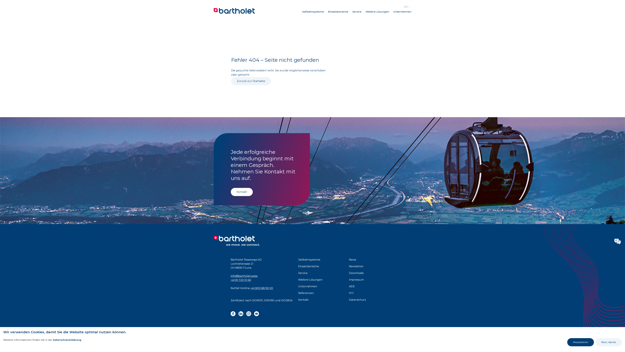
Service (356, 11)
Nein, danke (608, 342)
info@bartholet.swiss (244, 276)
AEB (351, 286)
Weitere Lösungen (377, 11)
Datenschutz (357, 299)
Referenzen (306, 293)
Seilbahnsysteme (313, 11)
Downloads (356, 273)
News (352, 259)
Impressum (356, 279)
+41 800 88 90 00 (261, 288)
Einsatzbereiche (338, 11)
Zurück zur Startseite (251, 81)
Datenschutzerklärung (67, 339)
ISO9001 (257, 300)
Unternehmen (402, 11)
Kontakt (241, 191)
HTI (351, 293)
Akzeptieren (580, 342)
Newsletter (356, 266)
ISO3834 (286, 300)
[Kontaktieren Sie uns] (617, 241)
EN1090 (269, 300)
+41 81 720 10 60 (241, 280)
